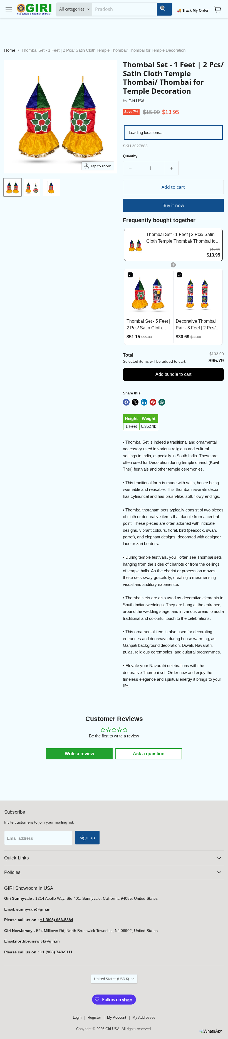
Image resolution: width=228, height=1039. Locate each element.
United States (111, 978)
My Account (116, 1017)
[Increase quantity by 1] (171, 168)
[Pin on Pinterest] (153, 402)
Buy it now (173, 205)
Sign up (87, 837)
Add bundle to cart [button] (173, 374)
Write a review (79, 753)
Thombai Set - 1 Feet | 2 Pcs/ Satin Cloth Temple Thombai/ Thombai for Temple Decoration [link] (181, 238)
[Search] (164, 9)
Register (94, 1017)
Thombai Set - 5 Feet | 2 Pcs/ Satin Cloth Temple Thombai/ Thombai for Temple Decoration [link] (148, 325)
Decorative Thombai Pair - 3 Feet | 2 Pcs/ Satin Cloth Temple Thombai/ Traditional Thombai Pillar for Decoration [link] (196, 325)
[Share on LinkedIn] (144, 402)
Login (77, 1017)
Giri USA (136, 100)
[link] (135, 244)
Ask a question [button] (149, 753)
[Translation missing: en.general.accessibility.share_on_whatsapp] (161, 402)
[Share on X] (135, 402)
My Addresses (143, 1017)
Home (9, 50)
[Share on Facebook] (126, 402)
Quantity (130, 156)
